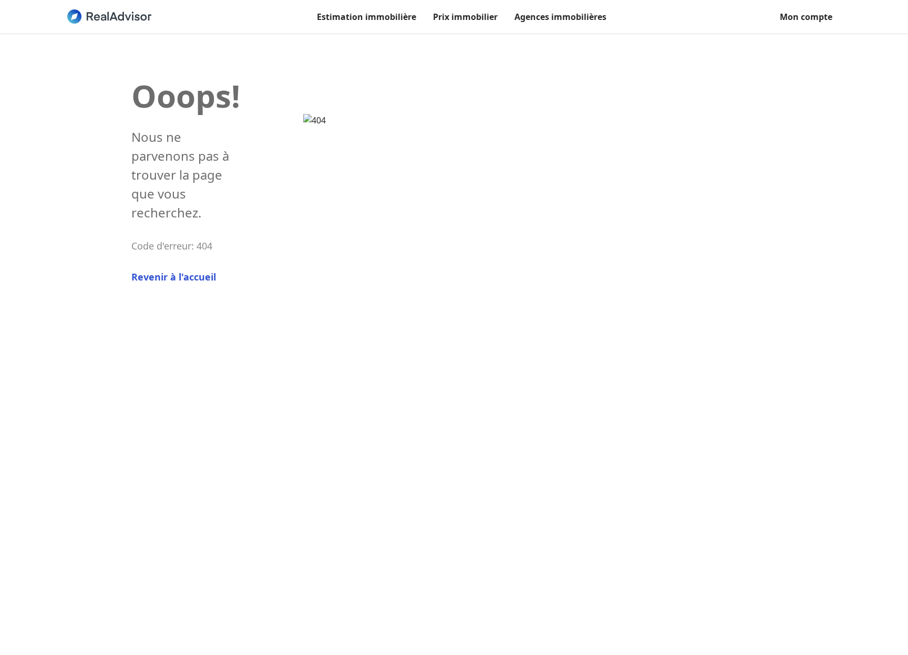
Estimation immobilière (366, 17)
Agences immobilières (560, 17)
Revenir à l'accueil (173, 277)
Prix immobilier (465, 17)
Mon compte (806, 17)
